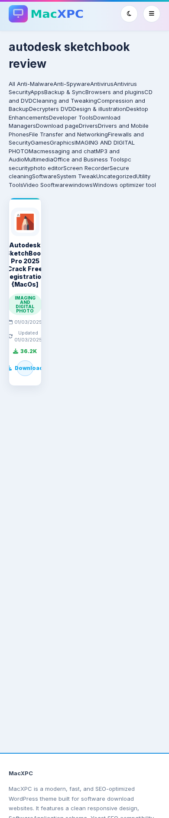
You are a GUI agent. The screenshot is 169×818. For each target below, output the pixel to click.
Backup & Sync (64, 91)
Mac (34, 151)
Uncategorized (116, 176)
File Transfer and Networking (68, 134)
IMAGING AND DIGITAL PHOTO (25, 304)
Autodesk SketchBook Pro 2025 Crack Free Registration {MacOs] (25, 264)
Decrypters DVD (50, 108)
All (12, 83)
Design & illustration (99, 108)
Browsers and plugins (114, 91)
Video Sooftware (45, 184)
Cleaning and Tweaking (64, 100)
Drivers (88, 125)
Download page (57, 125)
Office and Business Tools (88, 159)
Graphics (62, 142)
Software (44, 176)
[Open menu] (151, 13)
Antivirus (102, 83)
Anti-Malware (35, 83)
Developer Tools (71, 117)
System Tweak (76, 176)
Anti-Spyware (71, 83)
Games (40, 142)
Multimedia (38, 159)
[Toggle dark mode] (129, 13)
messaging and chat (68, 151)
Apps (37, 91)
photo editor (46, 167)
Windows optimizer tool (124, 184)
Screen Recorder (86, 167)
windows (80, 184)
